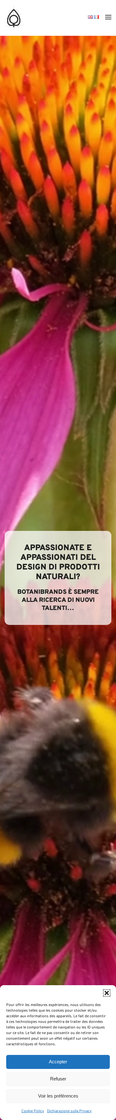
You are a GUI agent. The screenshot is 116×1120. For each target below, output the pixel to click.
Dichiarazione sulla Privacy (69, 1111)
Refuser (58, 1078)
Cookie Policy (32, 1111)
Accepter (58, 1061)
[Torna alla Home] (14, 17)
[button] (107, 993)
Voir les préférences (58, 1096)
